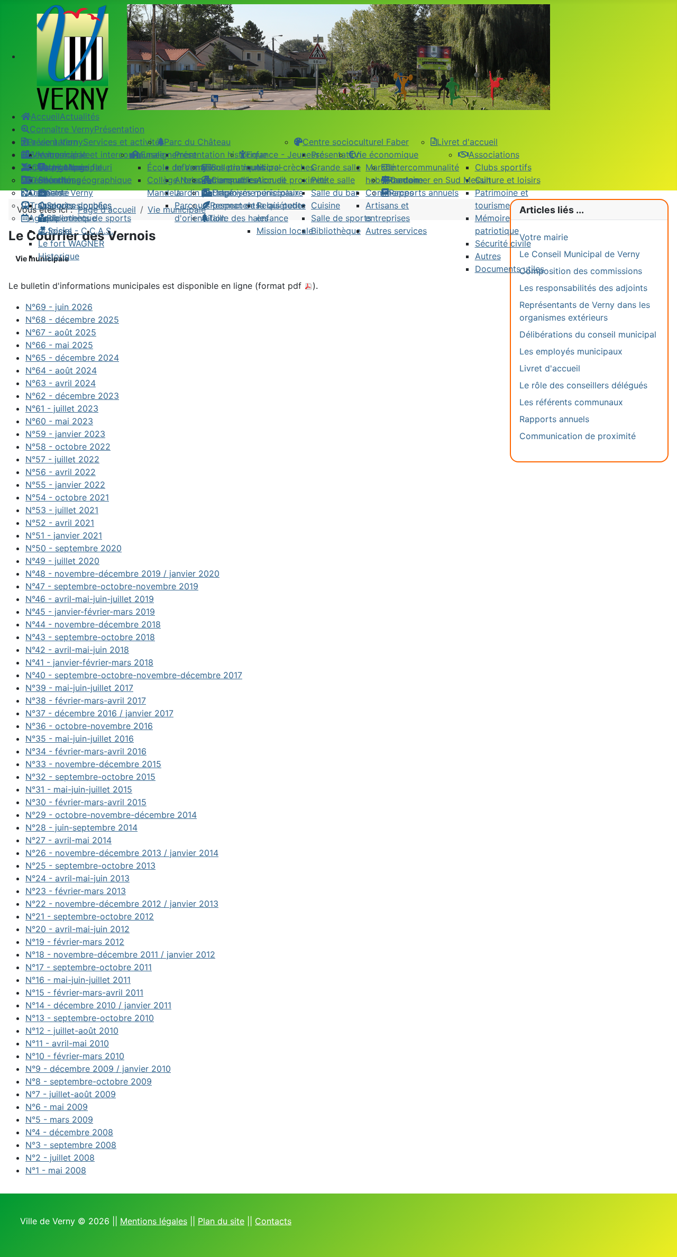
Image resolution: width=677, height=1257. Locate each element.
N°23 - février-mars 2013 (75, 891)
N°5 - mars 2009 (59, 1119)
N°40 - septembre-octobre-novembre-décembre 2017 (133, 675)
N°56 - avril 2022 (60, 472)
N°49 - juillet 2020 (62, 560)
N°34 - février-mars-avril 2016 (86, 751)
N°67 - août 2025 (60, 332)
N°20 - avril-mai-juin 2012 (77, 929)
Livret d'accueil (549, 368)
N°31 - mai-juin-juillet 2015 (78, 789)
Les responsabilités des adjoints (583, 288)
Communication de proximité (577, 436)
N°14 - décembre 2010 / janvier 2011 (98, 1005)
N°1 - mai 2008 (55, 1170)
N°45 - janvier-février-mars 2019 (90, 611)
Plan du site (221, 1221)
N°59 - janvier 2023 (65, 434)
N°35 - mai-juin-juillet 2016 (79, 738)
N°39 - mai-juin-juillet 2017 (79, 687)
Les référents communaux (571, 402)
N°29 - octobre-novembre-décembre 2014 (111, 814)
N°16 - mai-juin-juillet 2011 (78, 979)
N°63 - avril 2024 (60, 383)
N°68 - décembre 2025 (72, 319)
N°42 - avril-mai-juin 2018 (77, 649)
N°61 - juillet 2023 (61, 408)
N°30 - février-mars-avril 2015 (86, 802)
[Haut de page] (658, 1237)
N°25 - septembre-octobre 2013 (90, 865)
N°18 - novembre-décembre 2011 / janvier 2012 (120, 954)
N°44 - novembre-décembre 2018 (93, 624)
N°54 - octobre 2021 (67, 497)
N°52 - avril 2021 (59, 522)
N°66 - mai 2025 (59, 345)
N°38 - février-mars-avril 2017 (85, 700)
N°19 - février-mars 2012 (74, 941)
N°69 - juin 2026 (59, 307)
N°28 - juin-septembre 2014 (81, 827)
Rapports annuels (554, 419)
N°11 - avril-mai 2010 (67, 1043)
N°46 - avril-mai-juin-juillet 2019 (89, 599)
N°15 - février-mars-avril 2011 (84, 992)
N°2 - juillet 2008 (60, 1157)
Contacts (273, 1221)
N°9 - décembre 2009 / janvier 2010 (98, 1068)
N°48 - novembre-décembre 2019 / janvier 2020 (122, 573)
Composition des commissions (580, 271)
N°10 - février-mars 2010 (74, 1056)
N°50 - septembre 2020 (73, 548)
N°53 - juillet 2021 (61, 510)
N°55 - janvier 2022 (65, 484)
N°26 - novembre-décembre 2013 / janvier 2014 (121, 853)
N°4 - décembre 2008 (69, 1132)
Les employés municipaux (571, 351)
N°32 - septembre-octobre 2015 (90, 776)
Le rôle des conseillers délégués (583, 385)
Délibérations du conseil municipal (587, 334)
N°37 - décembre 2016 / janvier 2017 (99, 713)
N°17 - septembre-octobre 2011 (88, 967)
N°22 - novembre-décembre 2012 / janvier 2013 (121, 903)
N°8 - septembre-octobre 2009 (88, 1081)
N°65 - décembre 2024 (72, 357)
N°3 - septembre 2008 (70, 1145)
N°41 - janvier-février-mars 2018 (89, 662)
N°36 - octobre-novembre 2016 (89, 726)
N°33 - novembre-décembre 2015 (93, 764)
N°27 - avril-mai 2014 (68, 840)
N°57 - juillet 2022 (62, 459)
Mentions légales (153, 1221)
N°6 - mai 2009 (56, 1106)
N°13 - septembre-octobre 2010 (89, 1018)
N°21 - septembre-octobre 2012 (89, 916)
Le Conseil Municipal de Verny (579, 254)
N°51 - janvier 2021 (63, 535)
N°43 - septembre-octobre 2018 (90, 637)
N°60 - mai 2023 (59, 421)
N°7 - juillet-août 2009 (70, 1094)
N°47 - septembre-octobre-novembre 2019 (111, 586)
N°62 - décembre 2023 (72, 395)
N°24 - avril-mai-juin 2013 (77, 878)
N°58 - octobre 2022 (68, 446)
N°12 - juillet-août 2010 (71, 1030)
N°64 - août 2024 (61, 370)
